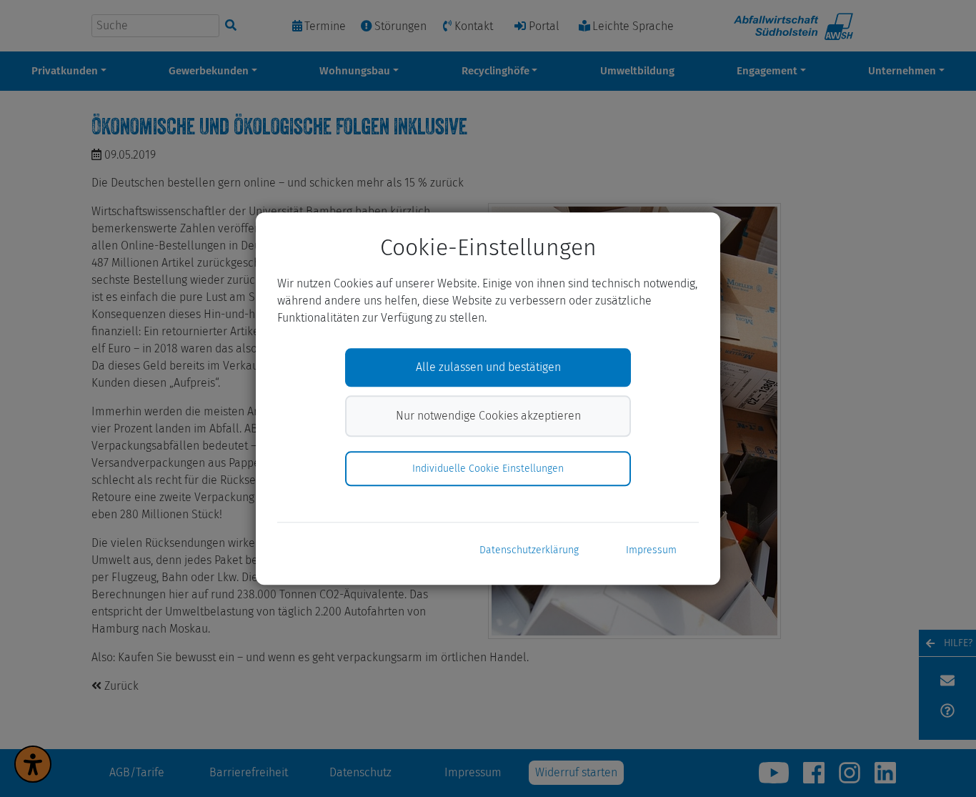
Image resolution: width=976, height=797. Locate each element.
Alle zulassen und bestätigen (488, 367)
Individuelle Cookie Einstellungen (488, 468)
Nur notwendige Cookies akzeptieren (488, 415)
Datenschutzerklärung (529, 550)
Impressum (651, 550)
